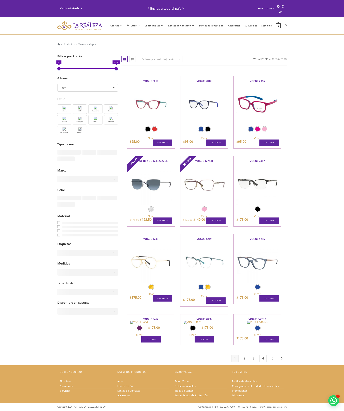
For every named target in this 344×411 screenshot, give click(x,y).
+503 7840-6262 (248, 406)
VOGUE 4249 (204, 239)
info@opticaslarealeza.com (273, 406)
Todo (284, 59)
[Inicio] (58, 44)
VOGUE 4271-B (204, 161)
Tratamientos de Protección (191, 395)
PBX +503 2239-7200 (224, 406)
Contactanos (204, 406)
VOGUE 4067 (257, 161)
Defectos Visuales (185, 386)
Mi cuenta (238, 395)
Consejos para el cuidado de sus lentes (255, 386)
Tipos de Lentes (184, 390)
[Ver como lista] (132, 59)
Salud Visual (182, 381)
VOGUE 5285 (257, 239)
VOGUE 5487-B (257, 319)
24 (277, 59)
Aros (120, 381)
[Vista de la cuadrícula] (124, 59)
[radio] (147, 129)
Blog (260, 8)
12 (273, 59)
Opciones (162, 142)
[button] (64, 109)
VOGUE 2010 (150, 81)
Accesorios (123, 395)
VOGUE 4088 (204, 319)
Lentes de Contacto (128, 390)
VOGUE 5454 (150, 319)
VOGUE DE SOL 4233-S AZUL (151, 161)
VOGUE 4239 (150, 239)
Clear (151, 138)
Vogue (92, 44)
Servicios (270, 8)
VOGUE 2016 (257, 81)
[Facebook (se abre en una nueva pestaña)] (278, 6)
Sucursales (66, 386)
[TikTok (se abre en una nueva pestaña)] (280, 12)
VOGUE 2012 (204, 81)
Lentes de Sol (125, 386)
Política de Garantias (244, 381)
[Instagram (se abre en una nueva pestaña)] (283, 6)
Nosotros (65, 381)
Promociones (239, 390)
